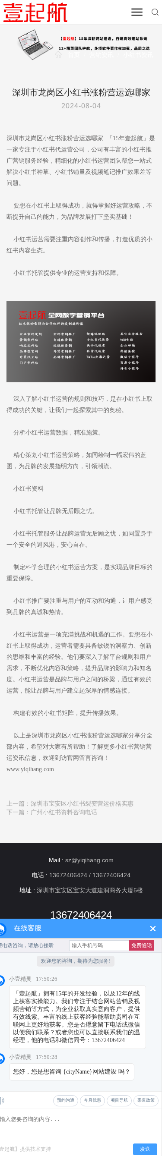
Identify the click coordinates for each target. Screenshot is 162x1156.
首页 (74, 55)
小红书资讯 (138, 55)
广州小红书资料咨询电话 (64, 812)
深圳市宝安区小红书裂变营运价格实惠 (82, 803)
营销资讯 (101, 55)
